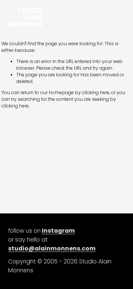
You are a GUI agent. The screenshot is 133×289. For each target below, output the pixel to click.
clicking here (95, 92)
